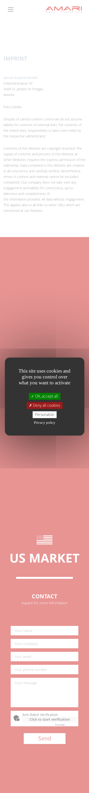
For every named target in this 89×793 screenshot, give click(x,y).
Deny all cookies (46, 405)
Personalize (44, 414)
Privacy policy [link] (44, 422)
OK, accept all (46, 396)
